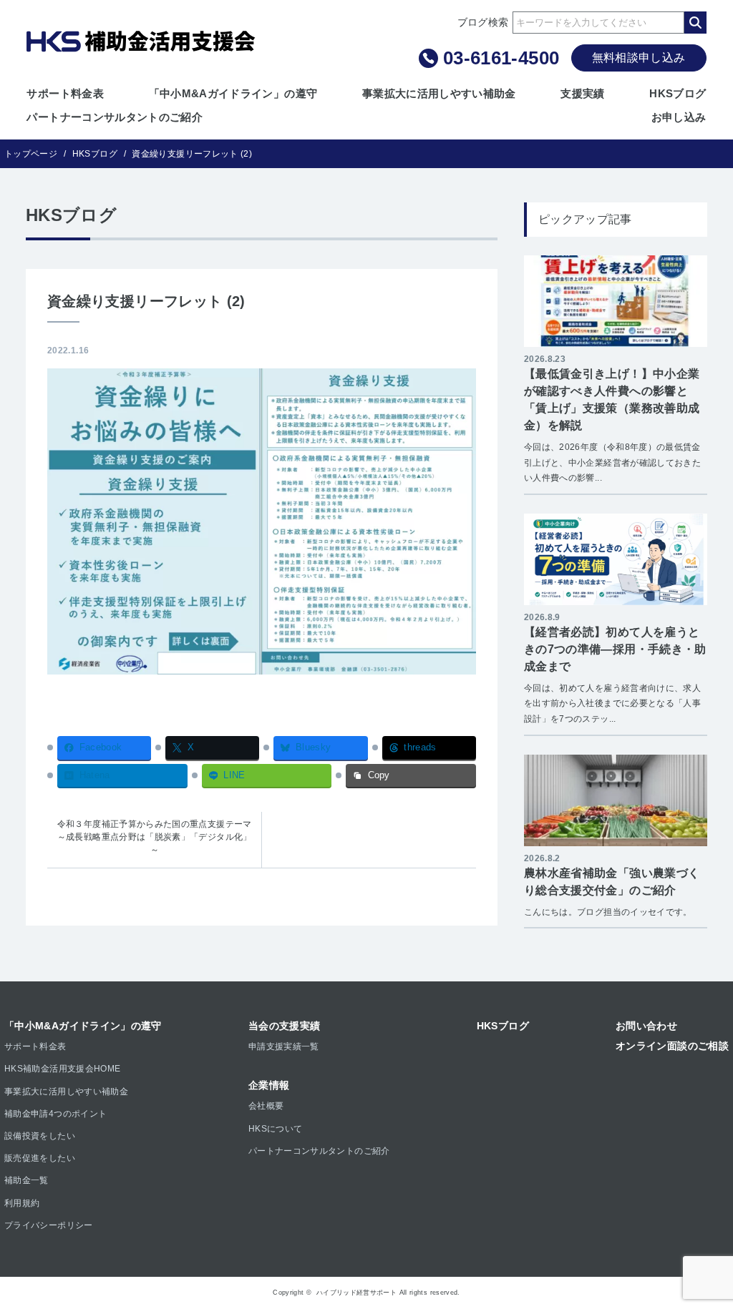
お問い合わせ (646, 1025)
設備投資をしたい (39, 1136)
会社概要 (265, 1106)
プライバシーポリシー (48, 1225)
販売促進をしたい (39, 1158)
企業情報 (268, 1085)
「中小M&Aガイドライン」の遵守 (233, 93)
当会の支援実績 (284, 1025)
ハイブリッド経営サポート (356, 1292)
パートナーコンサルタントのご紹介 (114, 117)
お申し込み (679, 117)
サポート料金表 (65, 93)
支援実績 (582, 93)
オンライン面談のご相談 (672, 1045)
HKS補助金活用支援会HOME (62, 1069)
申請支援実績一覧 (283, 1046)
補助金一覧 (26, 1180)
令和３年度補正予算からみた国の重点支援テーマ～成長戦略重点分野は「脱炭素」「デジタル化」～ (154, 837)
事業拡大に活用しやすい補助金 (439, 93)
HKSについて (275, 1129)
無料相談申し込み (639, 58)
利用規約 (21, 1203)
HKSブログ (677, 93)
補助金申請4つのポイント (55, 1114)
